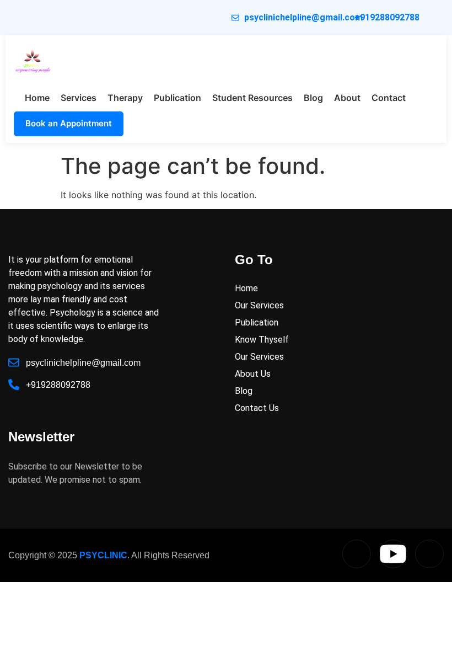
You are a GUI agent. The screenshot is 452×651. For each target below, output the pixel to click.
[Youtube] (393, 554)
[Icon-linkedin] (356, 554)
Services (78, 97)
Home (37, 97)
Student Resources (252, 97)
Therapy (125, 97)
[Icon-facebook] (429, 554)
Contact (389, 97)
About (347, 97)
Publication (177, 97)
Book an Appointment (68, 123)
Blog (313, 97)
